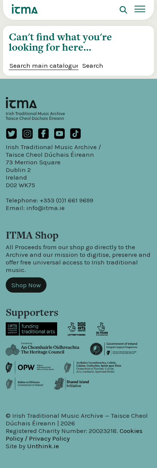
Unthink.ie (43, 446)
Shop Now (26, 285)
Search (92, 65)
